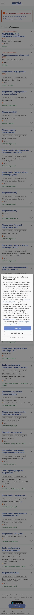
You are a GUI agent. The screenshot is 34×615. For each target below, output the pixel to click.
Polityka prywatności (13, 324)
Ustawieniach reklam (9, 319)
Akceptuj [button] (18, 328)
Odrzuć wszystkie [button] (17, 333)
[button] (17, 338)
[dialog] (17, 307)
